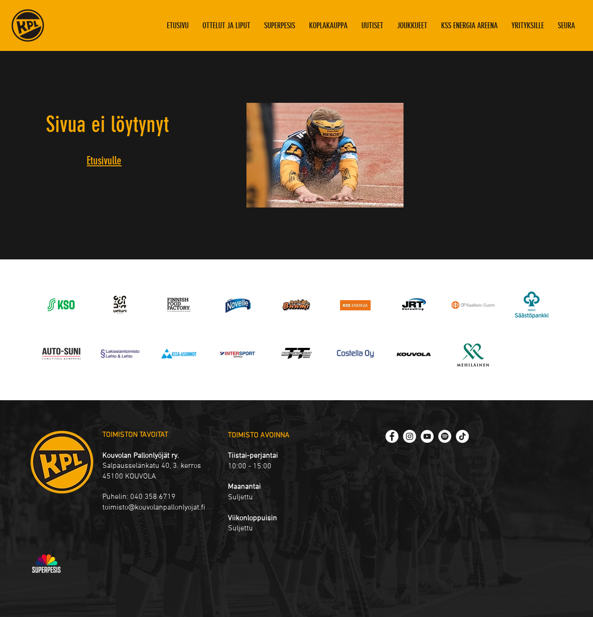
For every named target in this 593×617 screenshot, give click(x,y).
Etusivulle (104, 160)
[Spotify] (444, 436)
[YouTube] (427, 436)
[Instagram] (409, 436)
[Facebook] (391, 436)
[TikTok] (462, 436)
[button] (412, 25)
